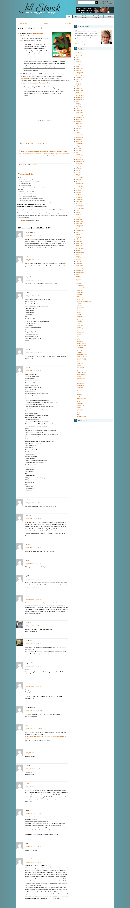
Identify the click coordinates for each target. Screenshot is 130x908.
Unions (79, 407)
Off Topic (79, 352)
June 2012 (78, 126)
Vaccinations (80, 409)
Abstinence (80, 289)
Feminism (79, 316)
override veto (43, 155)
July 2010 (78, 168)
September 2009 (80, 187)
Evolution (79, 314)
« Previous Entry (23, 23)
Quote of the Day (81, 372)
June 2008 (78, 214)
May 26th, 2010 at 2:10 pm (33, 563)
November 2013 (80, 96)
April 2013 (78, 108)
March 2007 (79, 241)
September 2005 (80, 272)
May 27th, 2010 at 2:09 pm (33, 846)
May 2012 (78, 128)
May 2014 (78, 85)
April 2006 (78, 261)
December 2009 (79, 181)
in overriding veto (56, 74)
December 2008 (79, 203)
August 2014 (79, 79)
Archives (81, 49)
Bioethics (79, 294)
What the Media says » (80, 44)
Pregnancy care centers (82, 371)
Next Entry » (68, 23)
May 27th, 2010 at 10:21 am (34, 710)
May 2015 (78, 63)
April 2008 (78, 218)
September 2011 (80, 143)
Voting (78, 414)
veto (22, 157)
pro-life (61, 155)
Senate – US (80, 381)
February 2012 (79, 134)
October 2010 (79, 163)
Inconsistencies (80, 330)
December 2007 (79, 225)
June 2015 (78, 61)
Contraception (80, 307)
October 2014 (79, 75)
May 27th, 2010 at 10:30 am (34, 728)
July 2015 (78, 59)
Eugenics (79, 310)
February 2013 (79, 112)
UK (20, 157)
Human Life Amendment (83, 329)
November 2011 (80, 139)
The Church (80, 400)
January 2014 (79, 92)
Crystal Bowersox (61, 151)
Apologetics (80, 292)
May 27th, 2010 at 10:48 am (34, 769)
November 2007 (80, 227)
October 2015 (79, 55)
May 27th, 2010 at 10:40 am (34, 753)
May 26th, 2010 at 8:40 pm (33, 686)
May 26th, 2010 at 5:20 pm (33, 666)
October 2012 (79, 119)
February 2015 (79, 68)
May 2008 (78, 216)
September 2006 (80, 252)
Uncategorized (80, 405)
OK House (31, 155)
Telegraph (66, 155)
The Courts (80, 401)
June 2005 (78, 278)
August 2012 (79, 123)
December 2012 (79, 116)
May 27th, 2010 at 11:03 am (34, 787)
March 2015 (79, 66)
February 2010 (79, 177)
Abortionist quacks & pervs (83, 287)
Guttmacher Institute (29, 36)
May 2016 (78, 52)
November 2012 (80, 117)
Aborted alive (80, 285)
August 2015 (79, 57)
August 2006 (79, 254)
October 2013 (79, 97)
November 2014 (80, 74)
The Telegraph (25, 78)
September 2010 (80, 165)
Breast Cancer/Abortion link (84, 301)
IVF (78, 336)
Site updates (80, 387)
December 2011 (79, 137)
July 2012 (78, 125)
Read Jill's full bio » (80, 42)
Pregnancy (79, 369)
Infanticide (79, 334)
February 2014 (79, 90)
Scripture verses (81, 378)
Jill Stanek (38, 153)
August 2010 (79, 167)
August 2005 (79, 274)
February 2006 (79, 265)
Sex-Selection (80, 383)
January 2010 (79, 179)
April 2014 (78, 86)
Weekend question (81, 416)
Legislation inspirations (82, 338)
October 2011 (79, 141)
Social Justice (80, 389)
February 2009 (79, 199)
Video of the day (81, 411)
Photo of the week (81, 358)
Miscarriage (80, 341)
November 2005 (80, 270)
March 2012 (79, 132)
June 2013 (78, 105)
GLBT (78, 323)
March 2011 (79, 154)
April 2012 (78, 130)
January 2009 (79, 201)
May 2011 (78, 150)
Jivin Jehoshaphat (49, 153)
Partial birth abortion (82, 356)
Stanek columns (81, 391)
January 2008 (79, 223)
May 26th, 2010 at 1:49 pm (33, 503)
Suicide (79, 396)
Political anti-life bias (82, 360)
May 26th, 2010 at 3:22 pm (33, 626)
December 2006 (79, 247)
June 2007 (78, 236)
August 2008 (79, 210)
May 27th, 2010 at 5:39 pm (33, 862)
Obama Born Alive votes (83, 351)
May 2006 (78, 259)
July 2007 (78, 234)
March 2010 (79, 176)
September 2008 (80, 208)
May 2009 (78, 194)
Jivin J (42, 153)
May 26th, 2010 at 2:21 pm (33, 579)
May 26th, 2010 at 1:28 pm (33, 280)
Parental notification (82, 354)
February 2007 (79, 243)
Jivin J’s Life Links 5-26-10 (31, 28)
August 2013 (79, 101)
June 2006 (78, 258)
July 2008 (78, 212)
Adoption (79, 290)
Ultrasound (80, 403)
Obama (79, 349)
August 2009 (79, 188)
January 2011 (79, 157)
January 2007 (79, 245)
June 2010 (78, 170)
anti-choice (49, 151)
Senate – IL (80, 380)
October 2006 (79, 250)
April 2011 (78, 152)
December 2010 (79, 159)
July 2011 (78, 147)
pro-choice (56, 155)
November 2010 (80, 161)
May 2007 (78, 238)
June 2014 (78, 83)
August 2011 (79, 145)
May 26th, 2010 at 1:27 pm (33, 260)
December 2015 (79, 54)
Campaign (79, 303)
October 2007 (79, 228)
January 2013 (79, 114)
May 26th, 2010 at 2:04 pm (33, 518)
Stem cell (79, 394)
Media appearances (81, 340)
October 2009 (79, 185)
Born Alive (80, 298)
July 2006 (78, 256)
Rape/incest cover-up (82, 374)
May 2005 (78, 279)
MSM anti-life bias (81, 345)
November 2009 (80, 183)
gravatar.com (24, 220)
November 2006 (80, 249)
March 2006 (79, 263)
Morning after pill (81, 343)
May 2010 (78, 172)
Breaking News (81, 300)
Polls (78, 361)
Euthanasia (79, 312)
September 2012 (80, 121)
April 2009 (78, 196)
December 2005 (79, 269)
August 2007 (79, 232)
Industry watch (80, 332)
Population (79, 365)
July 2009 (78, 190)
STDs (78, 392)
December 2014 (79, 72)
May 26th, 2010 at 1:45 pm (33, 353)
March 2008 (79, 219)
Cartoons (79, 305)
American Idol (35, 151)
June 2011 (78, 148)
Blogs (35, 164)
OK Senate (37, 155)
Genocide (79, 321)
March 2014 (79, 88)
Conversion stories (81, 309)
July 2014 (78, 81)
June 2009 (78, 192)
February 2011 (79, 156)
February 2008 (79, 221)
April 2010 (78, 174)
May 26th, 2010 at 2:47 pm (33, 599)
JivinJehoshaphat (38, 33)
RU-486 (79, 376)
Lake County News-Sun (42, 83)
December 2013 (79, 94)
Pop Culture (80, 363)
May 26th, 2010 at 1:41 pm (33, 296)
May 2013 (78, 106)
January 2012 (79, 136)
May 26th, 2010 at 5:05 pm (33, 644)
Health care (80, 325)
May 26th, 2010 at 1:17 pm (33, 235)
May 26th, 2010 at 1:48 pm (33, 370)
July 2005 (78, 276)
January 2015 (79, 70)
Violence (79, 412)
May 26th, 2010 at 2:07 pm (33, 547)
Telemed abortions (81, 398)
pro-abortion (50, 155)
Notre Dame (80, 347)
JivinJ (55, 153)
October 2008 (79, 207)
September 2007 (80, 230)
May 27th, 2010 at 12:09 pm (34, 813)
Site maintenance (81, 385)
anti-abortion (43, 151)
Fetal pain (79, 318)
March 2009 (79, 198)
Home (45, 23)
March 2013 (79, 110)
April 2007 (78, 239)
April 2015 (78, 65)
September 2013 (80, 99)
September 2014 (80, 77)
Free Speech (80, 320)
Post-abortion (80, 367)
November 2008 (80, 205)
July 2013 (78, 103)
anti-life (54, 151)
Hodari (79, 327)
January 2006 (79, 267)
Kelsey (28, 783)
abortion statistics (27, 151)
